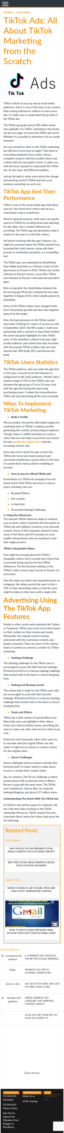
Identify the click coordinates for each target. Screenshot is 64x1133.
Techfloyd (8, 12)
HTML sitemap (30, 1101)
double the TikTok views (27, 442)
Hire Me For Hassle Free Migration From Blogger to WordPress (11, 1120)
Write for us (29, 1096)
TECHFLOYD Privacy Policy (10, 1107)
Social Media (23, 12)
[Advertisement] (32, 1046)
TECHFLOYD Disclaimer (9, 1098)
